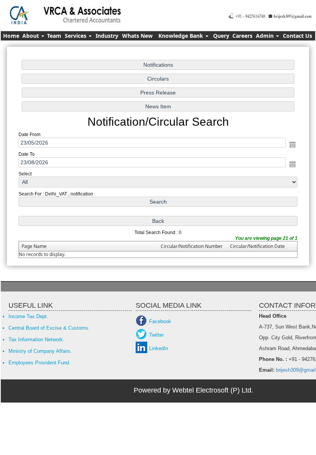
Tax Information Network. (36, 339)
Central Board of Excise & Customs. (49, 328)
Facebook (160, 321)
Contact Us (297, 35)
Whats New (137, 35)
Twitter (156, 335)
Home (11, 35)
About (31, 35)
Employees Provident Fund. (39, 363)
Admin (265, 35)
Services (76, 35)
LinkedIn (158, 348)
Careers (242, 35)
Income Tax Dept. (28, 316)
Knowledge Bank (181, 35)
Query (221, 35)
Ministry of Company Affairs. (40, 351)
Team (54, 35)
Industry (107, 35)
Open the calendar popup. (292, 144)
